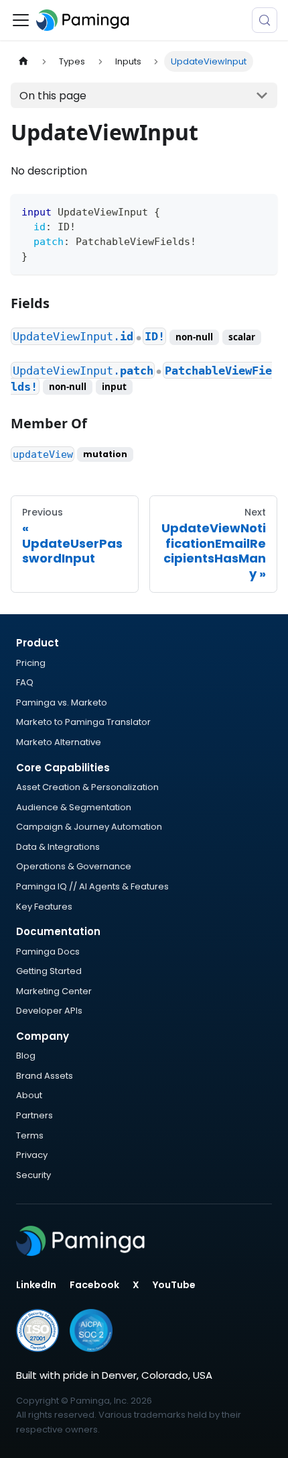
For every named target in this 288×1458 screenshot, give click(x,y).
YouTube (174, 1285)
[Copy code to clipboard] (261, 210)
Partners (34, 1115)
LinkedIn (36, 1285)
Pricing (31, 663)
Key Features (44, 906)
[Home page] (23, 61)
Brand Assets (44, 1075)
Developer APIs (49, 1010)
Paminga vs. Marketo (61, 702)
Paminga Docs (48, 951)
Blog (25, 1055)
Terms (30, 1135)
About (29, 1095)
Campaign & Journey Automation (89, 826)
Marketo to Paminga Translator (83, 722)
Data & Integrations (58, 846)
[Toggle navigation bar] (21, 20)
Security (33, 1175)
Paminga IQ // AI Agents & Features (92, 886)
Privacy (32, 1155)
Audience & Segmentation (73, 807)
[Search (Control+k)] (264, 20)
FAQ (24, 682)
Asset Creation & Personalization (87, 787)
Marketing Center (54, 991)
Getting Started (49, 971)
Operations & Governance (73, 866)
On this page (52, 95)
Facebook (94, 1285)
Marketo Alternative (58, 742)
